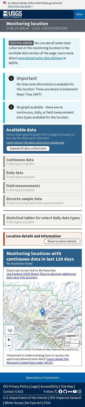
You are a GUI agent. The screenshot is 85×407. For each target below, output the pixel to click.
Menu (79, 14)
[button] (42, 312)
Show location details (62, 241)
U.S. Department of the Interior (25, 398)
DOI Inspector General (65, 398)
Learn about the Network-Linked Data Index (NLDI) (38, 360)
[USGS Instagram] (79, 393)
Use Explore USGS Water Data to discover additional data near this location (41, 275)
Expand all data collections (28, 148)
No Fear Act (33, 403)
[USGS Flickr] (70, 393)
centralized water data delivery (40, 58)
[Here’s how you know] (42, 5)
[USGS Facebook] (60, 393)
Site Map (67, 386)
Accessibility (50, 386)
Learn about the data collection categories (35, 142)
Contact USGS (13, 391)
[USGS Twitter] (55, 393)
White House (14, 403)
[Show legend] (77, 335)
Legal (35, 386)
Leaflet (19, 349)
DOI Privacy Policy (16, 386)
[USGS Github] (65, 393)
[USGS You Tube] (74, 393)
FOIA (47, 403)
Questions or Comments (42, 377)
